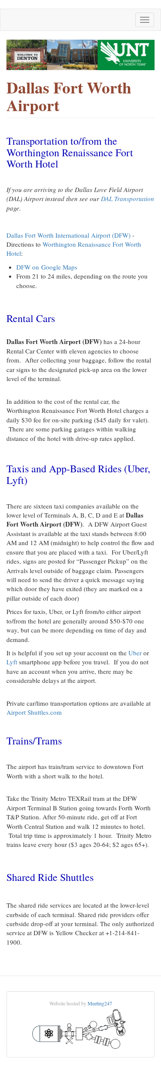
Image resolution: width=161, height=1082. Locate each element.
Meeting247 (100, 1003)
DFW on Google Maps (46, 267)
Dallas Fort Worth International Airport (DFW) (69, 235)
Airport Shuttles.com (34, 712)
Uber (135, 652)
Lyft (11, 661)
